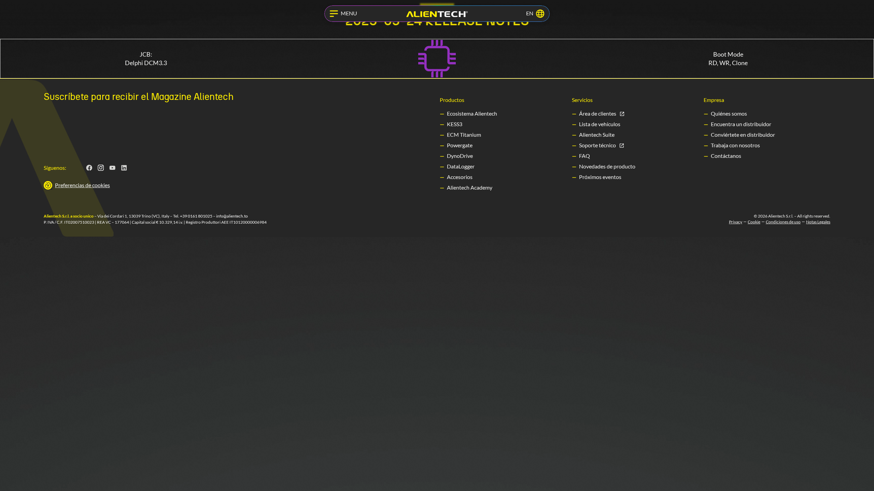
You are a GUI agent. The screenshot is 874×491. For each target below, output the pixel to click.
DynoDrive (460, 155)
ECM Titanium (464, 134)
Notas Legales (818, 222)
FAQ (584, 155)
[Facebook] (89, 168)
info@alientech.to (232, 216)
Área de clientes (597, 113)
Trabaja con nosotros (735, 145)
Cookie (754, 222)
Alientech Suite (597, 134)
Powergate (460, 145)
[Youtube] (112, 168)
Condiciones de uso (783, 222)
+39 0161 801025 (196, 216)
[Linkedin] (124, 168)
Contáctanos (726, 155)
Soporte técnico (597, 145)
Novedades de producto (607, 166)
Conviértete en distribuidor (743, 134)
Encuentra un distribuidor (741, 124)
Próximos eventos (600, 177)
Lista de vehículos (599, 124)
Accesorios (460, 177)
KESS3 (454, 124)
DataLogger (461, 166)
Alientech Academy (469, 187)
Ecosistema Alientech (472, 113)
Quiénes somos (729, 113)
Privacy (735, 222)
